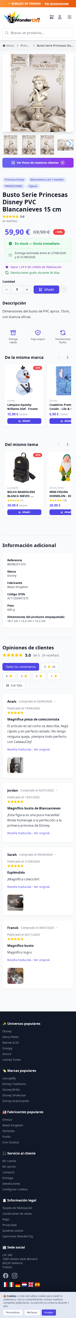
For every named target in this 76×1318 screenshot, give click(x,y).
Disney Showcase (14, 1095)
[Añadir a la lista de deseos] (64, 288)
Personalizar (13, 1312)
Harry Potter (10, 1037)
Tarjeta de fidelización (17, 1208)
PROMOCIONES (13, 186)
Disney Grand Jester (15, 1101)
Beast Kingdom (17, 587)
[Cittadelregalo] (11, 1284)
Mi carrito (9, 1166)
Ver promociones (57, 3)
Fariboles (8, 1131)
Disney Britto (11, 1089)
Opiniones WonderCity (17, 1236)
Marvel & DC (10, 1042)
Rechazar (32, 1312)
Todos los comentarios (21, 667)
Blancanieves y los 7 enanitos (47, 179)
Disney (11, 575)
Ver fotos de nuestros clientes (40, 163)
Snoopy (7, 1048)
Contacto (8, 1172)
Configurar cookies (15, 1189)
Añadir (26, 421)
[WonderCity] (17, 1284)
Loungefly (9, 1078)
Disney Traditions (14, 1084)
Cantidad (8, 281)
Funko (6, 1136)
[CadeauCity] (4, 1284)
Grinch (7, 1054)
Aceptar (48, 1312)
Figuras (33, 186)
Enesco (7, 1119)
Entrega (7, 1178)
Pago (5, 1219)
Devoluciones (11, 1183)
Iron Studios (10, 1142)
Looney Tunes (11, 1059)
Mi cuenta (9, 1161)
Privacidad (9, 1225)
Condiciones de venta (17, 1213)
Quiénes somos (12, 1230)
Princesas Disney (14, 179)
